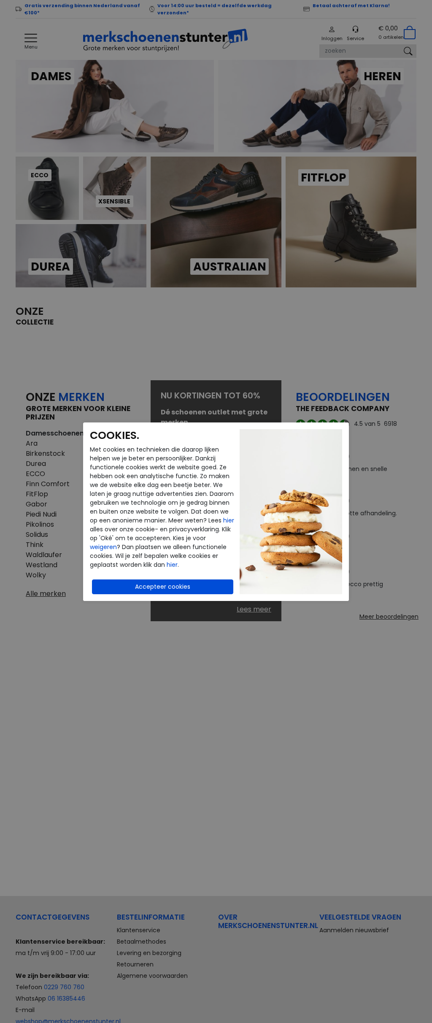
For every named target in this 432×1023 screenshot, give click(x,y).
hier (228, 520)
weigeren (103, 547)
